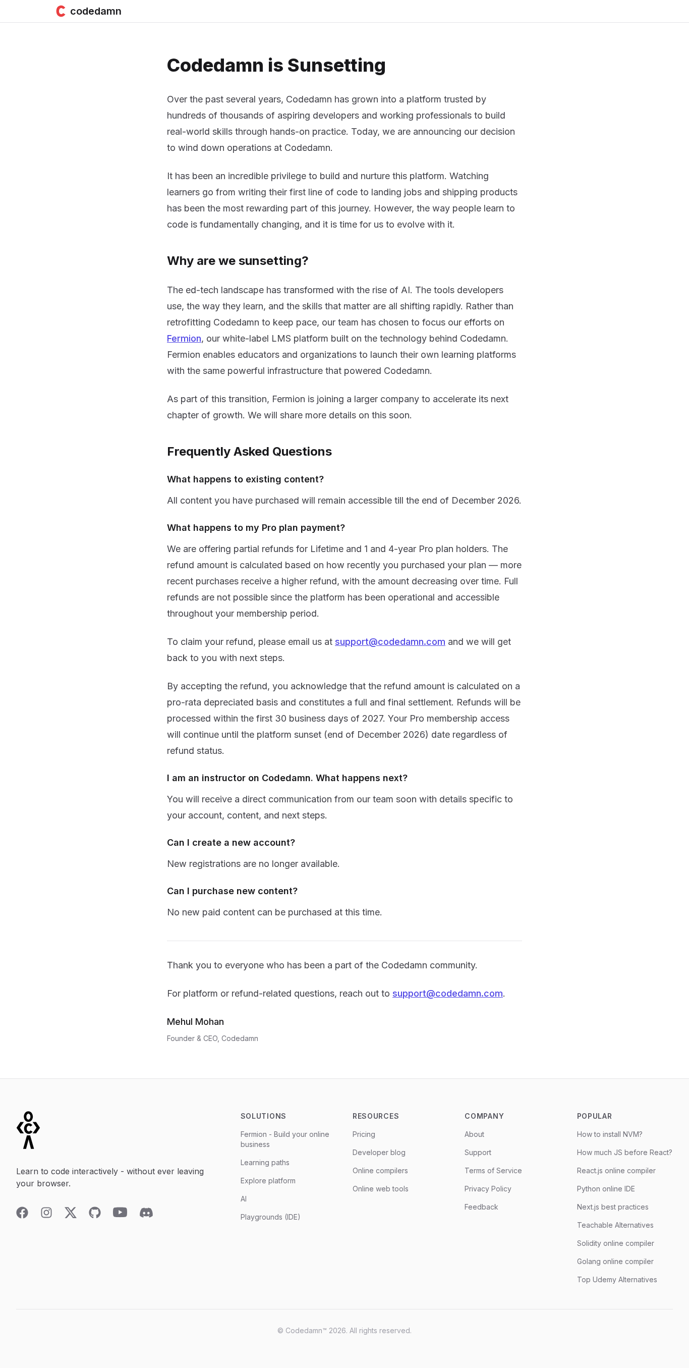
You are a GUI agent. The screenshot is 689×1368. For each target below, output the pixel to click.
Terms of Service (493, 1170)
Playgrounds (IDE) (271, 1217)
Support (478, 1152)
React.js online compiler (616, 1170)
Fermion (184, 338)
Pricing (364, 1134)
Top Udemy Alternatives (617, 1279)
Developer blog (379, 1152)
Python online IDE (606, 1188)
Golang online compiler (615, 1261)
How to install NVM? (610, 1134)
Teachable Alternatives (615, 1225)
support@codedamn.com (390, 641)
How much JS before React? (624, 1152)
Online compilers (380, 1170)
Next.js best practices (613, 1206)
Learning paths (265, 1162)
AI (244, 1198)
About (474, 1134)
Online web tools (381, 1188)
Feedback (481, 1206)
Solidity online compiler (615, 1243)
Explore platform (268, 1180)
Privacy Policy (488, 1188)
